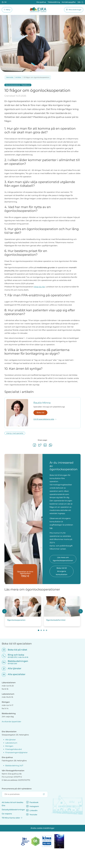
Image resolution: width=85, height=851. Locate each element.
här (51, 528)
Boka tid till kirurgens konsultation (61, 571)
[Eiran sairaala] (38, 9)
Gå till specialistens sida (43, 419)
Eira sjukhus (41, 2)
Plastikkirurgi (25, 85)
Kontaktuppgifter (69, 2)
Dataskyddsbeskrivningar (13, 810)
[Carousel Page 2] (41, 630)
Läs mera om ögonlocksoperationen (63, 559)
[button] (4, 2)
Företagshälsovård (13, 749)
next (80, 611)
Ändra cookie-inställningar (42, 828)
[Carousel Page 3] (43, 630)
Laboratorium (11, 743)
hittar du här (39, 287)
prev (4, 611)
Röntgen (9, 746)
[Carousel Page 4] (46, 630)
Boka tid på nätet (16, 649)
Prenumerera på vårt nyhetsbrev (17, 789)
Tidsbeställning (54, 2)
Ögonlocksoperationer (13, 85)
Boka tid (40, 412)
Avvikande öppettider (11, 722)
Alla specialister (15, 674)
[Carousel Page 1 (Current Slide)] (38, 630)
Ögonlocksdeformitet (56, 620)
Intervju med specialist (14, 433)
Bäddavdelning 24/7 (14, 766)
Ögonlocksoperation (16, 620)
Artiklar (18, 77)
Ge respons (7, 814)
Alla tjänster (13, 668)
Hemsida (9, 77)
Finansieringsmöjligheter (16, 752)
